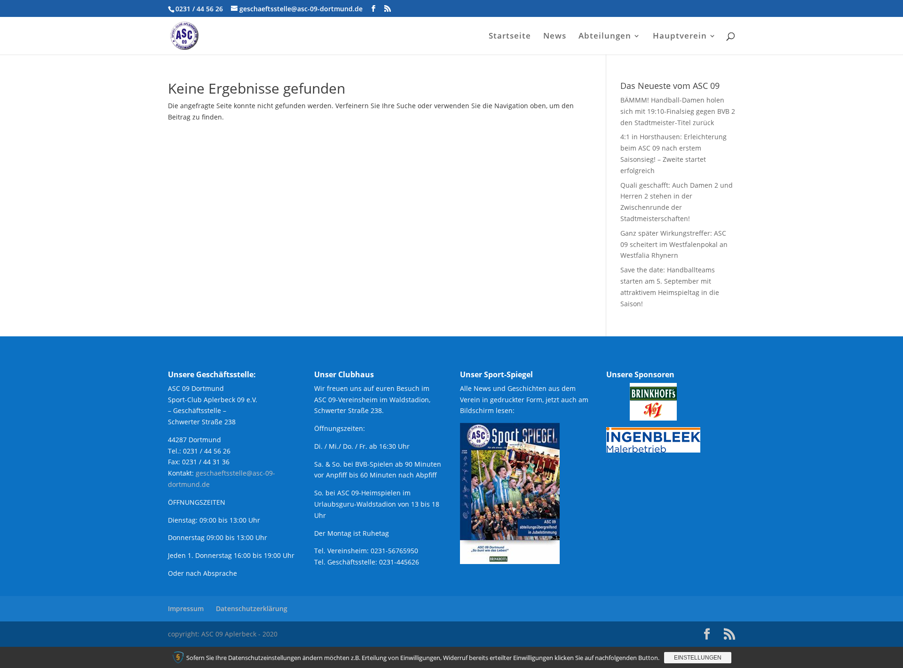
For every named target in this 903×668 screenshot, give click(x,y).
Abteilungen (604, 36)
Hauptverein (680, 36)
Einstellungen (697, 657)
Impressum (186, 608)
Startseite (510, 36)
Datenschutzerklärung (251, 608)
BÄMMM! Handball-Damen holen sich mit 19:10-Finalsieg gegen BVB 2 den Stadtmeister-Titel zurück (677, 111)
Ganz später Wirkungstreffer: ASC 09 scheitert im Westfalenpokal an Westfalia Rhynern (674, 244)
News (554, 36)
